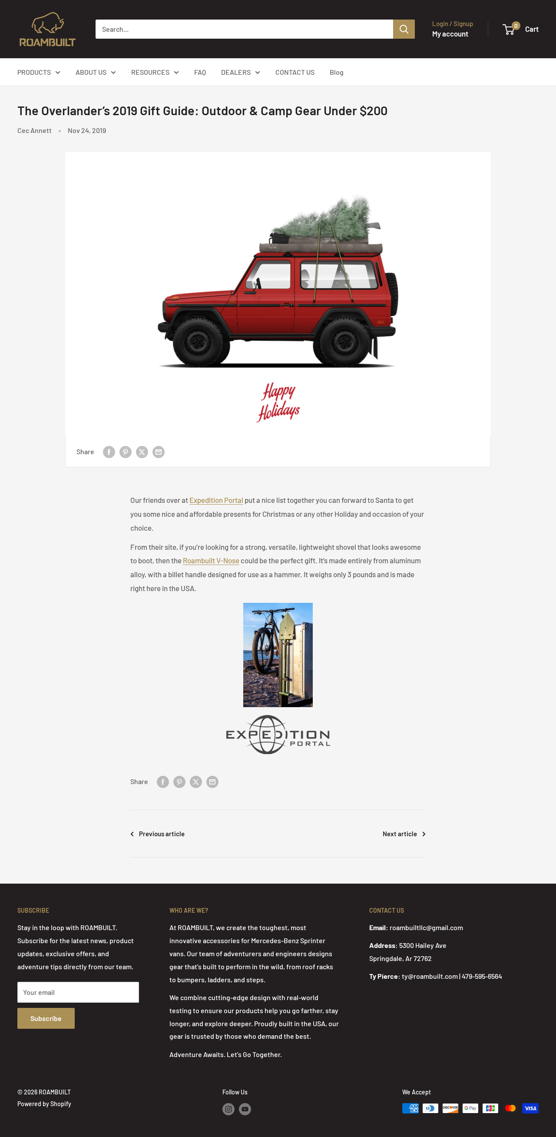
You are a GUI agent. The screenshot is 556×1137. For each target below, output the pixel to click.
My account (450, 33)
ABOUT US (91, 72)
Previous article (162, 834)
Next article (400, 834)
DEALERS (236, 72)
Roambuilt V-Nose (211, 560)
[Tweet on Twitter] (142, 451)
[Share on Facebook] (109, 451)
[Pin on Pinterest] (125, 451)
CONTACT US (294, 72)
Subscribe (46, 1018)
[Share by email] (158, 451)
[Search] (404, 29)
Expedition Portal (216, 499)
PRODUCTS (34, 72)
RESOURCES (150, 72)
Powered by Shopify (44, 1103)
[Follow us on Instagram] (228, 1109)
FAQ (200, 72)
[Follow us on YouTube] (245, 1109)
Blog (337, 72)
